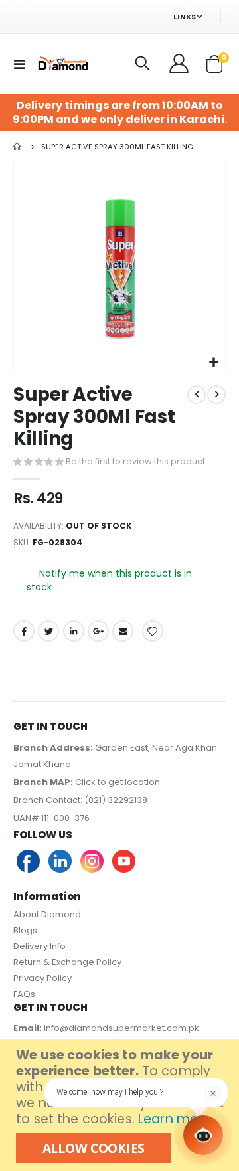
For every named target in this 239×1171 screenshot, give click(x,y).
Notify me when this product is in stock (110, 580)
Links (184, 16)
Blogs (25, 930)
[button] (213, 363)
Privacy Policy (42, 978)
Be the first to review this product (135, 461)
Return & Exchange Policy (67, 962)
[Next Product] (216, 394)
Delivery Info (39, 946)
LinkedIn (73, 631)
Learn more (174, 1119)
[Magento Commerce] (62, 63)
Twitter (48, 631)
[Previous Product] (196, 394)
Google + (98, 631)
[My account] (180, 63)
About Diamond (47, 914)
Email (122, 631)
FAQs (24, 994)
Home (18, 147)
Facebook (24, 631)
